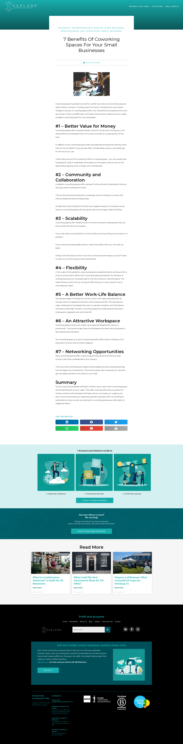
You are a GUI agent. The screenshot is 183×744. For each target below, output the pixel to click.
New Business (70, 31)
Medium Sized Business (109, 28)
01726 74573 (56, 700)
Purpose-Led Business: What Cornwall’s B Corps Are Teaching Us (131, 580)
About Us (83, 622)
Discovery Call (107, 622)
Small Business (112, 31)
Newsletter (73, 622)
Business (64, 28)
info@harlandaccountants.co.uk (62, 701)
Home (65, 622)
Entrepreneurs (82, 28)
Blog (90, 622)
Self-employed (90, 31)
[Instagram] (137, 629)
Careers (97, 622)
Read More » (37, 588)
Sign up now (42, 662)
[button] (94, 500)
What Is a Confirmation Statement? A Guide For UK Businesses (48, 580)
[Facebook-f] (131, 629)
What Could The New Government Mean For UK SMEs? (89, 580)
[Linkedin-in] (125, 629)
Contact (118, 622)
